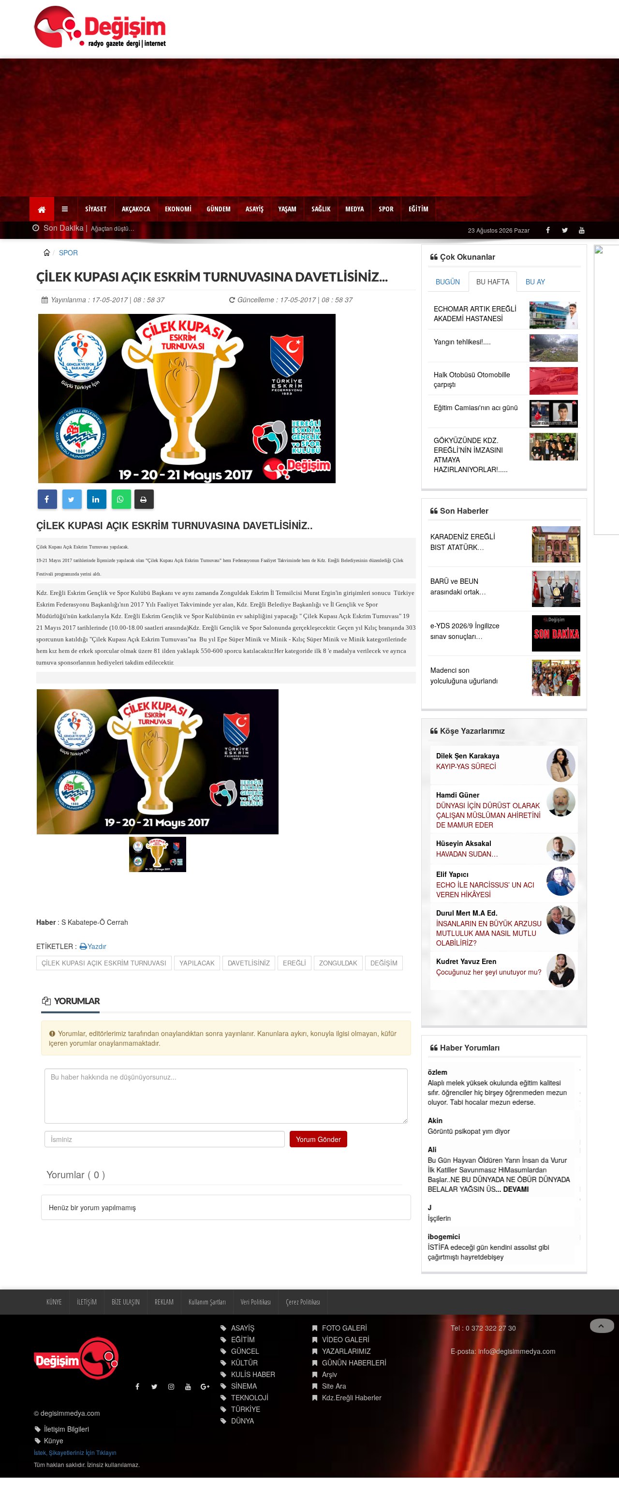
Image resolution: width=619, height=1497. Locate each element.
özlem (443, 1072)
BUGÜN (448, 281)
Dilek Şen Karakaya (468, 755)
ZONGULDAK (338, 962)
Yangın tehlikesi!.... (462, 341)
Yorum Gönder (318, 1139)
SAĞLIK (320, 208)
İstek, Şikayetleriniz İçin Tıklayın (75, 1452)
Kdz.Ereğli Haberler (352, 1397)
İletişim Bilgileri (66, 1429)
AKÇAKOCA (136, 208)
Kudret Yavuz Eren (466, 961)
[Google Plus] (205, 1388)
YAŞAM (287, 208)
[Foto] (157, 760)
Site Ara (334, 1386)
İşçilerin (445, 1218)
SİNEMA (244, 1386)
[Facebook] (547, 230)
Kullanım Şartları (207, 1301)
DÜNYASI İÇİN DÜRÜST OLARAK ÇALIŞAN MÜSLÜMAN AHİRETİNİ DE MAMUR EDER (488, 815)
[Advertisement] (309, 126)
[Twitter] (564, 230)
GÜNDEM (218, 208)
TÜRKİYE (245, 1409)
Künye (53, 1440)
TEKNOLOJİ (249, 1397)
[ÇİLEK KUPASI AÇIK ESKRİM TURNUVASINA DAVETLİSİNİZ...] (187, 397)
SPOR (386, 208)
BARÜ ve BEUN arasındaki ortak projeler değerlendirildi (464, 591)
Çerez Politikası (303, 1301)
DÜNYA (242, 1420)
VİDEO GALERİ (345, 1339)
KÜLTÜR (244, 1362)
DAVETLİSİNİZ (249, 962)
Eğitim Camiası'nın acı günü (476, 407)
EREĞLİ (294, 962)
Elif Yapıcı (452, 874)
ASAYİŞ (255, 208)
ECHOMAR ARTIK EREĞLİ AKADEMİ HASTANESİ (475, 313)
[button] (66, 209)
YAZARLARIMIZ (346, 1351)
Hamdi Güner (457, 795)
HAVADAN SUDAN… (467, 854)
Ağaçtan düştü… (111, 228)
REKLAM (164, 1301)
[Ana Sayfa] (100, 27)
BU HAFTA (492, 281)
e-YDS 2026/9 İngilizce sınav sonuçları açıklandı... (465, 636)
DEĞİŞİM (384, 962)
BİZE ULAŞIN (126, 1301)
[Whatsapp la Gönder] (121, 499)
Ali (438, 1149)
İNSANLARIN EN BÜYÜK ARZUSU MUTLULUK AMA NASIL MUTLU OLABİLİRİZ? (489, 933)
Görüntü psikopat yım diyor (475, 1131)
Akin (441, 1120)
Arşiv (329, 1374)
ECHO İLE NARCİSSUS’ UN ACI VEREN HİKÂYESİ (485, 889)
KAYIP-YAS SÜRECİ (466, 766)
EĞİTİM (418, 208)
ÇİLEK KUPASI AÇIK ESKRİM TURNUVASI (104, 962)
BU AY (535, 281)
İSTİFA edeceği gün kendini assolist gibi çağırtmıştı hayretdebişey (494, 1251)
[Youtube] (581, 230)
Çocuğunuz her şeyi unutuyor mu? (489, 972)
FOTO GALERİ (344, 1328)
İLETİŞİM (87, 1301)
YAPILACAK (197, 962)
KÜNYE (54, 1301)
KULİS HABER (253, 1374)
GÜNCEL (245, 1351)
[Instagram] (171, 1388)
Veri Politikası (256, 1301)
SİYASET (96, 208)
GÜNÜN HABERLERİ (354, 1362)
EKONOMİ (178, 208)
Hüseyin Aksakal (463, 843)
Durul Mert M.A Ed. (467, 913)
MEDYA (354, 208)
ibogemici (450, 1236)
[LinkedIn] (96, 499)
